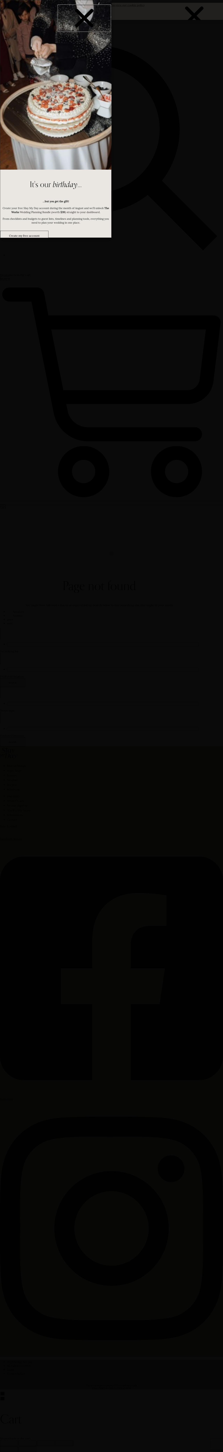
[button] (84, 18)
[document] (111, 726)
